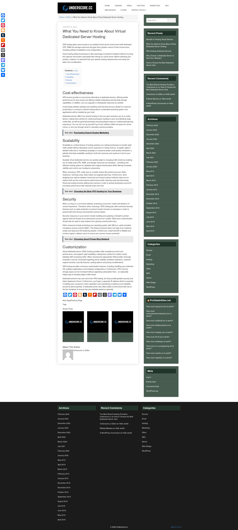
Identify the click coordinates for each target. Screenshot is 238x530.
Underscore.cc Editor (154, 94)
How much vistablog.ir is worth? (158, 341)
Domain (118, 6)
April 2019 (150, 175)
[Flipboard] (2, 45)
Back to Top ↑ (176, 527)
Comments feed (152, 386)
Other (124, 10)
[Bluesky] (2, 69)
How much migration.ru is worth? (159, 357)
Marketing (155, 6)
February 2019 (152, 185)
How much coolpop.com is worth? (159, 332)
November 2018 (152, 198)
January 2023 (151, 139)
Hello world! (170, 94)
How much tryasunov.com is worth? (160, 306)
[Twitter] (2, 20)
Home (107, 6)
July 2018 (150, 217)
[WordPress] (2, 50)
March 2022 (151, 153)
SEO (167, 6)
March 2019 (151, 180)
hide (75, 71)
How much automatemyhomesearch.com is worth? (158, 313)
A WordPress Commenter (156, 103)
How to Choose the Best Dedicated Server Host (161, 88)
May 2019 (150, 171)
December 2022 (152, 143)
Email (129, 6)
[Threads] (2, 55)
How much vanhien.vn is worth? (158, 353)
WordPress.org (152, 391)
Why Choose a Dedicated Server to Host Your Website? (160, 56)
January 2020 (151, 166)
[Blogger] (2, 30)
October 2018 (151, 203)
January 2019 (151, 189)
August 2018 (151, 212)
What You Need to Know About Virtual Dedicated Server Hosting (161, 45)
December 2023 (152, 134)
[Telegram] (2, 64)
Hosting (141, 6)
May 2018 (150, 226)
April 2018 (150, 231)
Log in (148, 377)
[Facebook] (2, 15)
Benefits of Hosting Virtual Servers (159, 39)
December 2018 (152, 194)
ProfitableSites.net (160, 300)
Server (148, 278)
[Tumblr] (2, 35)
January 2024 (151, 130)
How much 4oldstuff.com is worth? (159, 320)
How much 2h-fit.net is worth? (158, 337)
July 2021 (150, 157)
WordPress (150, 287)
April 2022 (150, 148)
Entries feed (151, 381)
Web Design (110, 10)
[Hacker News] (2, 40)
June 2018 (150, 221)
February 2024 (152, 125)
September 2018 (152, 208)
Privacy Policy (139, 10)
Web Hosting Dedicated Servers (158, 51)
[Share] (2, 74)
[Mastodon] (2, 60)
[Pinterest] (2, 25)
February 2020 (152, 162)
